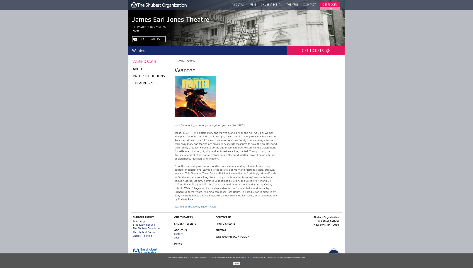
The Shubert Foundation (147, 228)
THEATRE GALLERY (149, 39)
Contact (309, 4)
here (251, 257)
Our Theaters (183, 217)
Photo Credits (225, 224)
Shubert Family (143, 217)
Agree (236, 263)
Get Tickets (330, 4)
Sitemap (221, 230)
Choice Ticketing (142, 236)
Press (252, 4)
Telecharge (139, 221)
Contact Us (223, 217)
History (178, 234)
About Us (238, 4)
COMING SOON (144, 61)
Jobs (177, 237)
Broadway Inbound (144, 224)
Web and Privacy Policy (232, 236)
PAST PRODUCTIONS (149, 76)
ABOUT (138, 69)
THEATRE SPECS (145, 83)
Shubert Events (271, 4)
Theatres (292, 4)
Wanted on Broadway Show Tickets (195, 206)
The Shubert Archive (144, 232)
